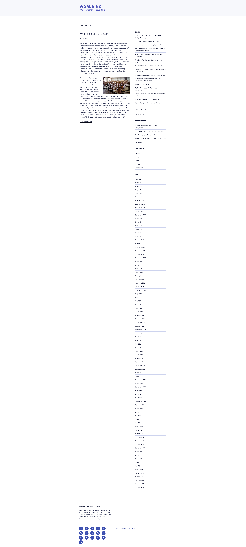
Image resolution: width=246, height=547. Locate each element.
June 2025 (138, 225)
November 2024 (140, 251)
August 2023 (139, 294)
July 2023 (138, 297)
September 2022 (140, 329)
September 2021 (140, 369)
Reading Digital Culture (142, 84)
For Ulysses (138, 142)
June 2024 (138, 268)
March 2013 (139, 469)
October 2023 (139, 286)
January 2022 (139, 358)
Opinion (137, 160)
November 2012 (140, 484)
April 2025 (138, 233)
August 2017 (139, 390)
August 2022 (139, 333)
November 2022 (140, 322)
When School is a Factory (93, 33)
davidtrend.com (140, 114)
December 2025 (140, 204)
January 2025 (139, 243)
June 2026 (138, 186)
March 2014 (139, 426)
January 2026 (139, 200)
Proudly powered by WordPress (125, 528)
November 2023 (140, 283)
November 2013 (140, 441)
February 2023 (139, 311)
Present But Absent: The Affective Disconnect (149, 131)
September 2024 (140, 258)
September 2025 (140, 215)
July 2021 (138, 372)
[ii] (108, 105)
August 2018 (139, 383)
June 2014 (138, 416)
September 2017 (140, 387)
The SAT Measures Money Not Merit (146, 135)
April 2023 (138, 304)
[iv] (125, 117)
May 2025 (138, 229)
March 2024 (139, 272)
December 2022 (140, 319)
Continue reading (86, 122)
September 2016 (140, 401)
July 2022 (138, 337)
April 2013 (138, 466)
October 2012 (139, 487)
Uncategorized (139, 168)
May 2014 (138, 419)
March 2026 (139, 193)
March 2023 (139, 308)
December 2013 (140, 437)
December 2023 (140, 279)
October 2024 (139, 254)
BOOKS (137, 32)
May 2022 (138, 344)
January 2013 (139, 476)
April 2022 (138, 347)
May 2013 (138, 462)
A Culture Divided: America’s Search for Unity (149, 65)
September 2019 (140, 380)
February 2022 (139, 355)
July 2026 (138, 182)
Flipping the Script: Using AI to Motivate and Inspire (150, 138)
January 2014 (139, 433)
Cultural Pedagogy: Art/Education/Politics (148, 103)
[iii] (98, 112)
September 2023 (140, 290)
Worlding (91, 7)
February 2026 (139, 197)
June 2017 (138, 398)
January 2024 (139, 276)
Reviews (137, 164)
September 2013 (140, 448)
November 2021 (140, 365)
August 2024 (139, 261)
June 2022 (138, 340)
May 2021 (138, 376)
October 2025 (139, 211)
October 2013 (139, 444)
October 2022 (139, 326)
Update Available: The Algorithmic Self (147, 41)
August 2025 (139, 218)
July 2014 (138, 412)
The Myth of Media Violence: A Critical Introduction (150, 75)
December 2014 (140, 405)
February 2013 (139, 473)
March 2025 (139, 236)
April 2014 (138, 423)
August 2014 (139, 408)
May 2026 (138, 190)
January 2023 (139, 315)
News (137, 157)
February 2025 (139, 240)
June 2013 (138, 459)
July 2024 (138, 265)
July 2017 (138, 394)
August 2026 (139, 179)
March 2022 (139, 351)
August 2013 (139, 451)
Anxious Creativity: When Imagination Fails (148, 45)
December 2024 (140, 247)
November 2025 (140, 208)
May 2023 (138, 301)
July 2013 (138, 455)
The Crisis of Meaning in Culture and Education (149, 99)
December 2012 (140, 480)
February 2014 (139, 430)
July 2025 (138, 222)
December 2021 (140, 362)
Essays (137, 153)
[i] (85, 101)
